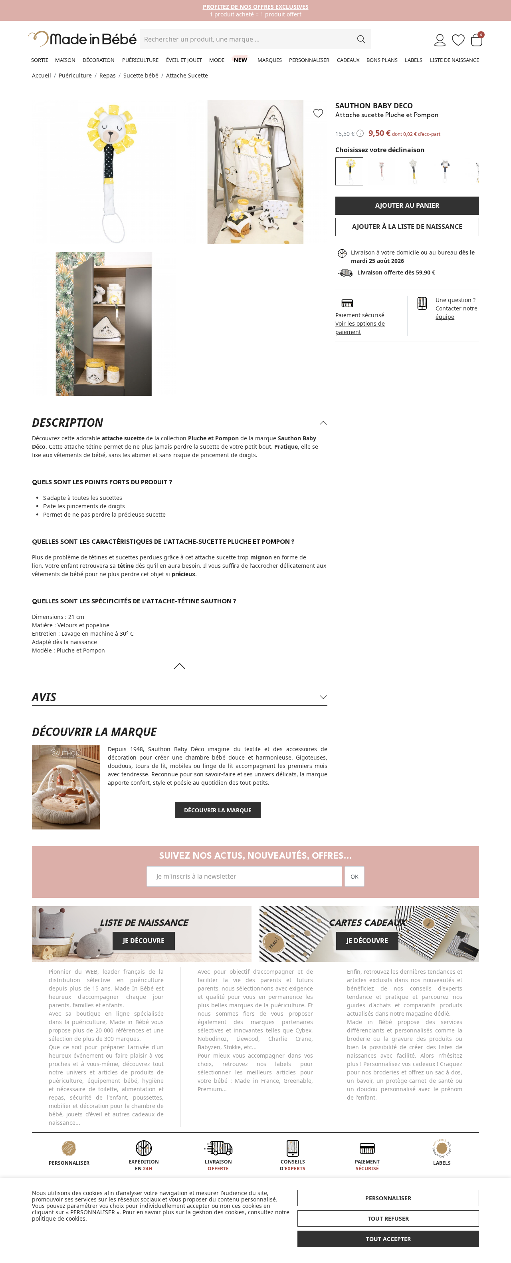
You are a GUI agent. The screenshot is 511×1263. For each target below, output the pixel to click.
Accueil (41, 75)
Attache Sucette (187, 75)
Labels (413, 60)
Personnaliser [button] (388, 1198)
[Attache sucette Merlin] (445, 171)
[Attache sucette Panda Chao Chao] (477, 171)
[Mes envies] (458, 41)
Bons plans (382, 60)
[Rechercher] (361, 39)
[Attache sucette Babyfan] (413, 171)
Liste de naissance (454, 60)
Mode (216, 60)
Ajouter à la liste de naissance (407, 226)
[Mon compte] (440, 41)
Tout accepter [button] (388, 1239)
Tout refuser (388, 1218)
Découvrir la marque (218, 810)
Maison (65, 60)
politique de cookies (58, 1218)
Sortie (39, 60)
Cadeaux (348, 60)
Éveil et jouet (184, 60)
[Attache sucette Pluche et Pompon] (349, 171)
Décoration (99, 60)
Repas (107, 75)
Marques (269, 60)
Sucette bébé (140, 75)
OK (354, 876)
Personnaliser (309, 60)
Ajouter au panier (407, 205)
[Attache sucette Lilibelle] (381, 171)
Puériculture (140, 60)
